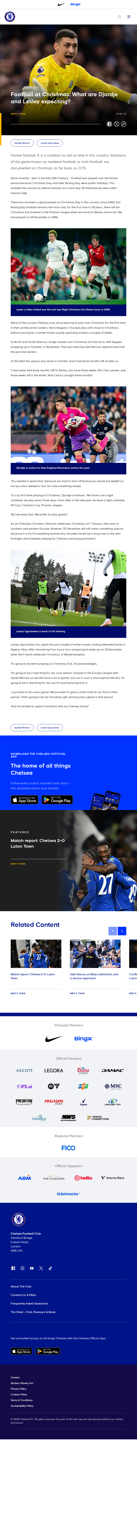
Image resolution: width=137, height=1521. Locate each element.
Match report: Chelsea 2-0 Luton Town (33, 976)
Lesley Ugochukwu (50, 143)
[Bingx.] (75, 4)
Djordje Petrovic (22, 143)
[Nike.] (61, 4)
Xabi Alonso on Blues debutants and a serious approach (94, 976)
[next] (122, 931)
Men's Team (18, 114)
